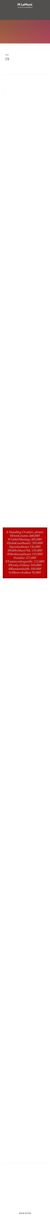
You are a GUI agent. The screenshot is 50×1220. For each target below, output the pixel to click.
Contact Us (25, 18)
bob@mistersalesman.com (20, 1029)
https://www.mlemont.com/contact (23, 1037)
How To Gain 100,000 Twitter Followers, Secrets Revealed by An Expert (24, 341)
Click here (34, 1157)
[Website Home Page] (25, 6)
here (9, 291)
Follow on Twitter (15, 79)
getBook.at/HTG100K (20, 1135)
